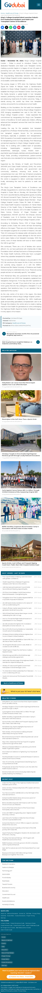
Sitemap (3, 918)
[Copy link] (23, 27)
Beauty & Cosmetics (8, 864)
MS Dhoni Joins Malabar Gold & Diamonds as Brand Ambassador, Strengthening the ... (17, 593)
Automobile (6, 874)
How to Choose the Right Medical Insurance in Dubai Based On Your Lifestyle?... (17, 619)
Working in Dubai (30, 923)
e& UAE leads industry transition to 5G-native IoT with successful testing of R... (17, 604)
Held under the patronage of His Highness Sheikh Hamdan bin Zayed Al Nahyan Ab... (18, 661)
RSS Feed (28, 913)
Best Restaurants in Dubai (23, 927)
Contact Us (22, 913)
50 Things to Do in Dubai (8, 927)
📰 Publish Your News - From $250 (21, 976)
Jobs (3, 946)
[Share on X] (6, 27)
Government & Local (8, 894)
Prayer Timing (30, 915)
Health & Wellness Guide (32, 925)
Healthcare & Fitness (12, 13)
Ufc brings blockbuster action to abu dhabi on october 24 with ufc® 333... (17, 645)
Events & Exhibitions (8, 901)
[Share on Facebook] (2, 27)
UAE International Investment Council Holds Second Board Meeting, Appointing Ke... (16, 588)
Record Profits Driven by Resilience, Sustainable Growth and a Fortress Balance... (18, 630)
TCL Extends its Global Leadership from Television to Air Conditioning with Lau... (18, 672)
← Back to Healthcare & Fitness (12, 683)
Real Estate (5, 881)
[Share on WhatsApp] (10, 27)
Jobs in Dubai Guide (6, 929)
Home (3, 13)
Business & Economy (8, 887)
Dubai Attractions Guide (17, 923)
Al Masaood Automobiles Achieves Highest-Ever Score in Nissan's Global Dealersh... (18, 635)
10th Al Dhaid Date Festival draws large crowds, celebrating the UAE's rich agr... (17, 614)
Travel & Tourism (7, 884)
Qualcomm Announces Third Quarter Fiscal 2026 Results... (18, 677)
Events (4, 943)
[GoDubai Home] (15, 4)
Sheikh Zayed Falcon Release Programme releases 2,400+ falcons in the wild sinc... (16, 583)
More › (37, 698)
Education (5, 891)
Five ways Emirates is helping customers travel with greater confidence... (17, 577)
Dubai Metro (10, 915)
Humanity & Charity (8, 904)
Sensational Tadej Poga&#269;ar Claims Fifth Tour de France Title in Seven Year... (18, 640)
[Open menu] (39, 4)
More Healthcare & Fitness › (30, 350)
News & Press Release (7, 953)
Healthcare (5, 898)
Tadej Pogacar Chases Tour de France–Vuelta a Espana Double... (17, 651)
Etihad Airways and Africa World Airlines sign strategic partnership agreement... (16, 656)
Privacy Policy (36, 913)
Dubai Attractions (20, 915)
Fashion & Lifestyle (8, 867)
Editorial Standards (12, 913)
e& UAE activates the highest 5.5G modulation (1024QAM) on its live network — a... (17, 624)
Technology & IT (7, 871)
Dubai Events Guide (19, 925)
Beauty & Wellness (7, 940)
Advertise (3, 915)
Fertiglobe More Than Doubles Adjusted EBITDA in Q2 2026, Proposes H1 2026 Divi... (18, 598)
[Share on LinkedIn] (14, 27)
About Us (3, 913)
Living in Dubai (5, 923)
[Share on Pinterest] (19, 27)
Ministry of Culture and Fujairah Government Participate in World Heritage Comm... (16, 666)
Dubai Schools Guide (6, 925)
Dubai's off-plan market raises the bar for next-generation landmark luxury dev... (17, 609)
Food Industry (6, 877)
